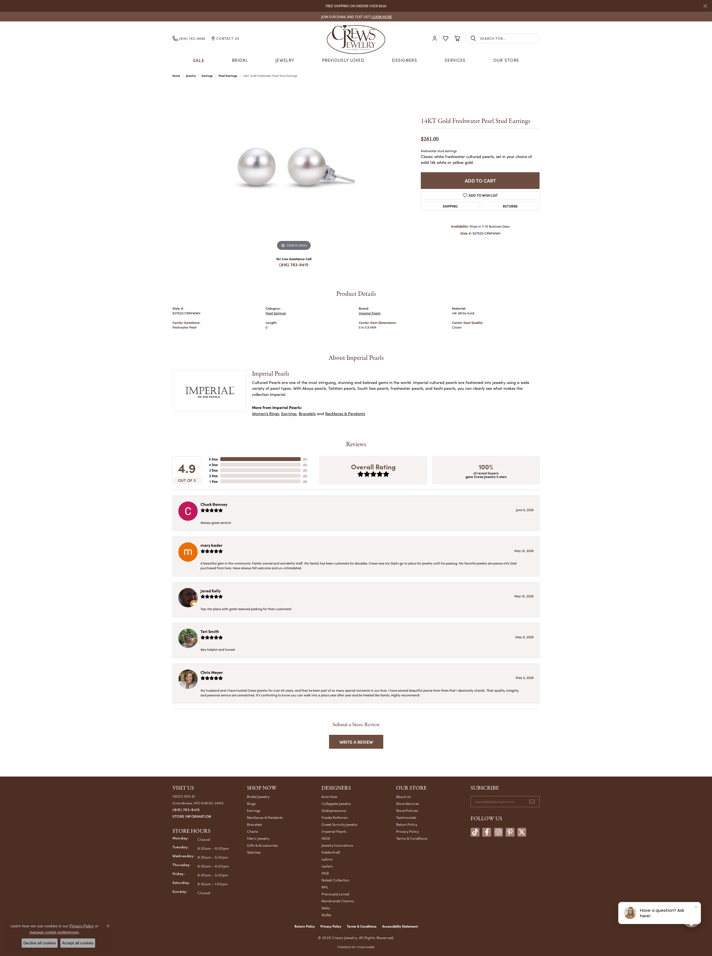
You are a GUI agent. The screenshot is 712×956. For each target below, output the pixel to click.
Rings (251, 803)
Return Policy (406, 824)
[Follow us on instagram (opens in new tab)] (498, 832)
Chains (252, 831)
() (305, 459)
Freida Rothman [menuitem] (335, 817)
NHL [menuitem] (325, 887)
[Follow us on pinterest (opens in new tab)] (510, 832)
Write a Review (356, 742)
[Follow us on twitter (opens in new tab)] (521, 832)
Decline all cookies (39, 943)
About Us (403, 796)
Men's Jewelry (258, 838)
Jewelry (284, 60)
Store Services (407, 803)
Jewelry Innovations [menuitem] (337, 845)
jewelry (191, 76)
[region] (294, 168)
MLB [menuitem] (325, 873)
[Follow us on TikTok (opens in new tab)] (475, 832)
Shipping (450, 206)
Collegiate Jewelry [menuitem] (336, 803)
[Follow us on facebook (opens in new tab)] (486, 832)
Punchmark (365, 947)
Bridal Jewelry (258, 796)
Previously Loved (343, 60)
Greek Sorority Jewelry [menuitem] (339, 824)
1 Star (213, 481)
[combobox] (509, 38)
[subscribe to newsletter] (532, 801)
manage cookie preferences (54, 932)
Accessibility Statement (400, 926)
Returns (510, 206)
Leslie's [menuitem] (327, 866)
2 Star (213, 476)
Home (176, 76)
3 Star (213, 470)
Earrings (207, 76)
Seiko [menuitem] (326, 907)
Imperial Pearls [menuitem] (334, 831)
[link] (356, 16)
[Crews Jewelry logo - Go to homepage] (356, 38)
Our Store (506, 60)
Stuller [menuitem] (327, 914)
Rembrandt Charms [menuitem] (338, 900)
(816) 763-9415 (293, 264)
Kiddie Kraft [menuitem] (331, 852)
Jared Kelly (211, 590)
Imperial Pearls (369, 313)
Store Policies (407, 810)
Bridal (240, 60)
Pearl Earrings (228, 76)
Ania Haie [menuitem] (329, 796)
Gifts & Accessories (262, 845)
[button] (434, 38)
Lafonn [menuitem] (327, 859)
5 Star (213, 459)
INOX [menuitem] (326, 838)
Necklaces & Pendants (345, 413)
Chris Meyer (212, 672)
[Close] (705, 6)
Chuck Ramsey (214, 504)
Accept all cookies (77, 943)
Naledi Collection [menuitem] (335, 880)
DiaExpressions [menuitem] (334, 810)
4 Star (213, 464)
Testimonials (406, 817)
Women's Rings (265, 413)
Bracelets (307, 413)
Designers (404, 60)
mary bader (211, 545)
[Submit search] (473, 38)
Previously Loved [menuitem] (335, 893)
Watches (254, 852)
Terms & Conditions (411, 838)
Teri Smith (210, 631)
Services (455, 60)
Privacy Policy (407, 831)
